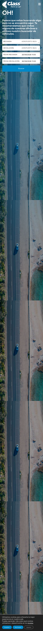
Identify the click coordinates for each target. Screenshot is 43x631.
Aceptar (7, 627)
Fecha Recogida (10, 55)
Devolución (8, 48)
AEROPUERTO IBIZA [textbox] (29, 41)
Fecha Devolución (11, 61)
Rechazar (18, 627)
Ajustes (28, 627)
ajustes (30, 623)
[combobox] (30, 41)
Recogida (7, 41)
